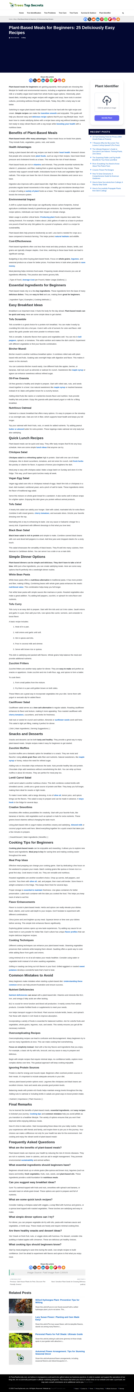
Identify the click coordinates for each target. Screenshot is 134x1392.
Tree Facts (74, 13)
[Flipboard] (110, 19)
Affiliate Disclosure (111, 1388)
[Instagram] (114, 19)
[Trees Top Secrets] (26, 5)
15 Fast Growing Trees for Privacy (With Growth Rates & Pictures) (107, 138)
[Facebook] (85, 19)
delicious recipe (39, 117)
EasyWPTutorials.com (58, 1388)
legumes (75, 259)
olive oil (57, 795)
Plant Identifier (105, 13)
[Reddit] (93, 19)
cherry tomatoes (42, 513)
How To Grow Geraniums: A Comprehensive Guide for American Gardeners (105, 176)
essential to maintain (33, 890)
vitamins (37, 165)
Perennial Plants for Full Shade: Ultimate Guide (59, 1334)
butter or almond (16, 429)
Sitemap (121, 1388)
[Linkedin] (98, 19)
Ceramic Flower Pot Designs (103, 170)
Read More (88, 1382)
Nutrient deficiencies (18, 995)
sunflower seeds (62, 720)
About (77, 1388)
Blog (15, 19)
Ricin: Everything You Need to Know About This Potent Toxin (105, 165)
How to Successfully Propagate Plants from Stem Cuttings (106, 190)
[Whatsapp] (106, 19)
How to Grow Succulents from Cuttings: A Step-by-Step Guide (107, 183)
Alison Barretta (15, 37)
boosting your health (66, 124)
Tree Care (62, 13)
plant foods (41, 156)
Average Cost (29, 280)
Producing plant (47, 217)
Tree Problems (50, 13)
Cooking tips (35, 1114)
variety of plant (32, 191)
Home (21, 13)
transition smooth (49, 113)
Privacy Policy (100, 1388)
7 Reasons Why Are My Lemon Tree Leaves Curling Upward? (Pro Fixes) (106, 144)
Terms (91, 1388)
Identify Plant (107, 118)
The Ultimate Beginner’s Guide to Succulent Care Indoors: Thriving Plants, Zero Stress (107, 151)
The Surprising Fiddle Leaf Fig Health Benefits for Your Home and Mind (106, 159)
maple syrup (77, 370)
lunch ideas (41, 447)
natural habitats (62, 236)
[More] (118, 19)
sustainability (27, 1160)
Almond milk (76, 825)
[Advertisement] (67, 54)
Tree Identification (34, 13)
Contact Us (84, 1388)
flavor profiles (71, 932)
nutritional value (16, 587)
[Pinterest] (102, 19)
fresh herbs (78, 461)
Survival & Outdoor (88, 13)
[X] (89, 19)
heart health (64, 152)
